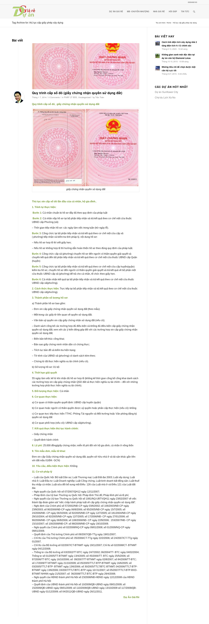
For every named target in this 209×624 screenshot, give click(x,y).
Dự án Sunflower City (166, 92)
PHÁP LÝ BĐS (70, 97)
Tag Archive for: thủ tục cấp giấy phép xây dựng (37, 22)
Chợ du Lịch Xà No (165, 97)
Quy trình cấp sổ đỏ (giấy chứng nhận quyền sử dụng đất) (77, 92)
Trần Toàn (99, 97)
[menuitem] (116, 11)
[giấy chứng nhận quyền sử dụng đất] (85, 66)
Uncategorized (84, 97)
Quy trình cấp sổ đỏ (43, 104)
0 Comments (54, 97)
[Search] (194, 11)
